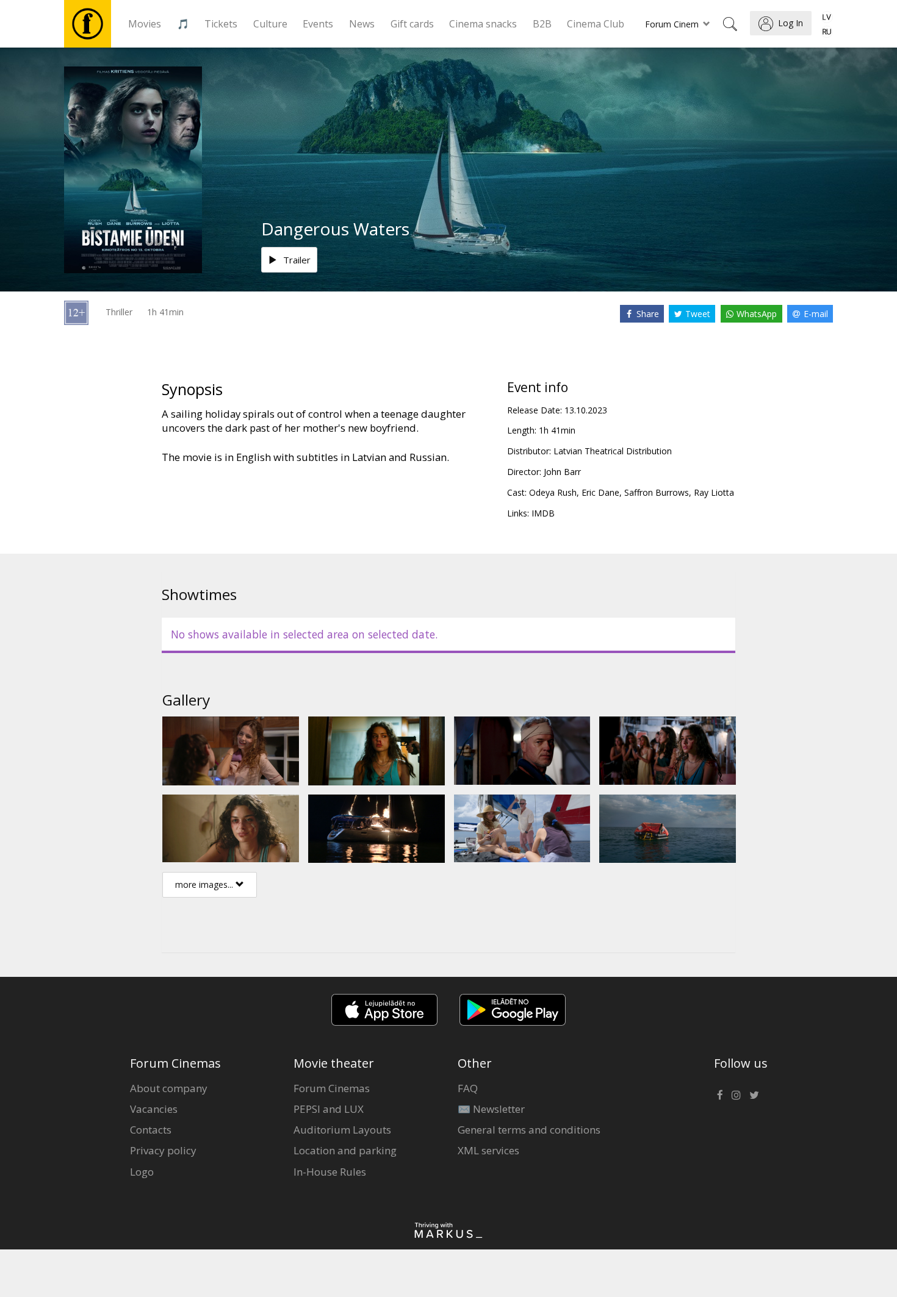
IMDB (543, 513)
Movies (144, 23)
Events (318, 23)
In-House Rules (330, 1172)
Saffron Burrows (656, 492)
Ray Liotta (714, 492)
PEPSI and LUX (329, 1109)
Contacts (150, 1130)
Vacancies (154, 1109)
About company (168, 1088)
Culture (270, 23)
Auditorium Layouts (342, 1130)
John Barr (562, 471)
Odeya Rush (553, 492)
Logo (142, 1172)
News (362, 23)
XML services (488, 1150)
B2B (542, 23)
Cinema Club (595, 23)
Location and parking (345, 1150)
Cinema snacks (483, 23)
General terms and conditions (529, 1130)
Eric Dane (600, 492)
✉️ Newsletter (491, 1109)
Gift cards (412, 23)
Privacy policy (163, 1150)
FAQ (468, 1088)
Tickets (220, 23)
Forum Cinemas (332, 1088)
